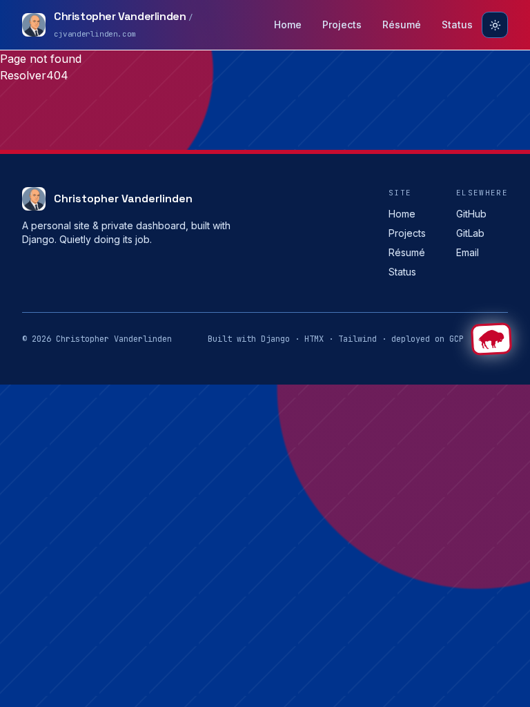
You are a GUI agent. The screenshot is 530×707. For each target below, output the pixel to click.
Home (288, 24)
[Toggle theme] (495, 25)
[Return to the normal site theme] (491, 339)
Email (467, 252)
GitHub (471, 214)
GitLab (470, 233)
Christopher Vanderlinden (123, 198)
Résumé (401, 24)
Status (457, 24)
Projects (342, 24)
